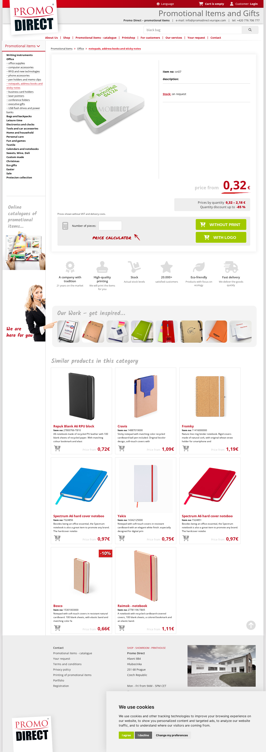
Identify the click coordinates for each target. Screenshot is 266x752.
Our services (174, 37)
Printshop (128, 37)
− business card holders (19, 91)
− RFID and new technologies (23, 71)
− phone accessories (18, 75)
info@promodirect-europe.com (206, 20)
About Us (51, 37)
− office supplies (15, 63)
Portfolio (58, 680)
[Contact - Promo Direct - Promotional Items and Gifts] (222, 685)
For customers (150, 37)
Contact (216, 37)
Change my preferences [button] (172, 735)
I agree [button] (126, 735)
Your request (196, 37)
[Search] (250, 30)
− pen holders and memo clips (23, 79)
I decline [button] (143, 735)
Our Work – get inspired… (91, 313)
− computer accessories (19, 67)
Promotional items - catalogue (96, 37)
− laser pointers (15, 96)
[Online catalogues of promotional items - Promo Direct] (26, 269)
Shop (66, 37)
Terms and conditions (67, 664)
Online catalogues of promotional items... (22, 217)
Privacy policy (62, 669)
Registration (61, 686)
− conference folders (18, 100)
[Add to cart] (57, 448)
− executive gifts (15, 104)
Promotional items (21, 46)
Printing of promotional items (72, 675)
